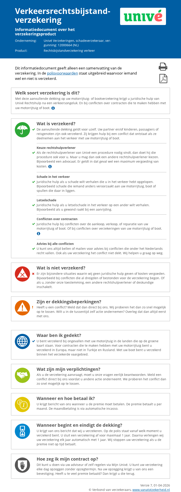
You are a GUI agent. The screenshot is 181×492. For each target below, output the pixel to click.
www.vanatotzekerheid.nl (151, 490)
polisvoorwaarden (62, 73)
